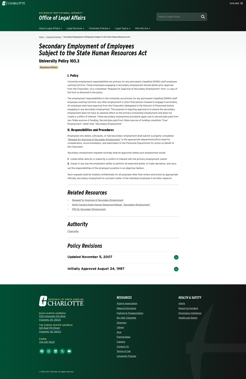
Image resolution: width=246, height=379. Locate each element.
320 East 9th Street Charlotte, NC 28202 (50, 330)
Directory (122, 322)
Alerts (182, 303)
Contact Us (123, 346)
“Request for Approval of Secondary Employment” (94, 139)
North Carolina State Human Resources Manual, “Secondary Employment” (111, 204)
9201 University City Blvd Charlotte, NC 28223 (52, 318)
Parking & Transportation (130, 313)
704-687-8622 (47, 342)
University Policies (98, 28)
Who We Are (141, 28)
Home (41, 37)
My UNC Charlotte (126, 318)
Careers (121, 341)
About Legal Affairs (49, 28)
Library (120, 327)
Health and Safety (188, 318)
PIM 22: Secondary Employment (89, 209)
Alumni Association (127, 303)
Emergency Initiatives (190, 313)
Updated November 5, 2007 (89, 257)
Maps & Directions (126, 308)
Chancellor (73, 231)
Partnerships (123, 337)
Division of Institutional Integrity (61, 13)
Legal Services (74, 28)
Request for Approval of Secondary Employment (97, 200)
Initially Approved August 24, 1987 (95, 269)
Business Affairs (48, 67)
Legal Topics (121, 28)
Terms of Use (124, 351)
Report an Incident (188, 308)
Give (119, 332)
